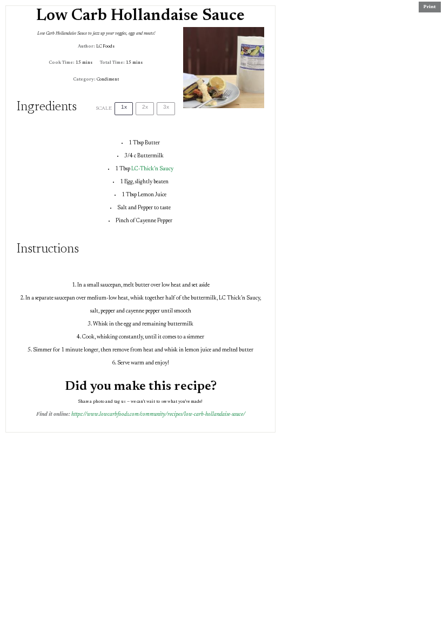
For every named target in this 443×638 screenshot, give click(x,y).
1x (124, 107)
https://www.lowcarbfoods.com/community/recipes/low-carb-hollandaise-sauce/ (158, 414)
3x (166, 107)
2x (145, 107)
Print (430, 6)
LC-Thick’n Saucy (152, 169)
